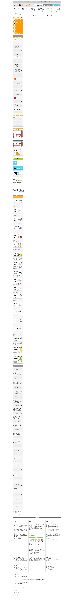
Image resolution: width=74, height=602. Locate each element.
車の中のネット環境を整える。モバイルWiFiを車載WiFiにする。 (17, 240)
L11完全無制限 (18, 94)
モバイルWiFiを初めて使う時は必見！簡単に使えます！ (17, 205)
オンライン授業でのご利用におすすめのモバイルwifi (17, 231)
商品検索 (15, 13)
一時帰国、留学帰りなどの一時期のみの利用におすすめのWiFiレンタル (17, 258)
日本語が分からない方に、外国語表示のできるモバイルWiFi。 (17, 249)
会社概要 (40, 1)
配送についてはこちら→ (32, 535)
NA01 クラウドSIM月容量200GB (18, 50)
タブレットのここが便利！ (17, 325)
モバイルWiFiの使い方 (18, 388)
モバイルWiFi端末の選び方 (33, 11)
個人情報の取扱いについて (17, 511)
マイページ (56, 1)
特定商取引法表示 (16, 592)
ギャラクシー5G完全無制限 (18, 90)
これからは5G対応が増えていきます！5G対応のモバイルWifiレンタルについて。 (17, 333)
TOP (36, 1)
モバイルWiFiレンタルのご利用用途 (25, 11)
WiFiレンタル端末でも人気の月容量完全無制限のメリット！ (17, 343)
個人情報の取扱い (16, 594)
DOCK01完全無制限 (18, 86)
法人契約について (57, 11)
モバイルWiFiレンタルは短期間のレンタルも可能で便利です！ (17, 361)
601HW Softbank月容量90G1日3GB (17, 75)
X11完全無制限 (18, 83)
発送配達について (18, 429)
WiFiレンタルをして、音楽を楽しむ (17, 300)
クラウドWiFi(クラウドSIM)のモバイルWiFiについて (17, 316)
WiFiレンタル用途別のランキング (49, 11)
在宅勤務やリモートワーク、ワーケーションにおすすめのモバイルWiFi (17, 214)
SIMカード (17, 119)
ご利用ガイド (17, 369)
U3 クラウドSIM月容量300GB (17, 54)
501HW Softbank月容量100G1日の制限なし (17, 61)
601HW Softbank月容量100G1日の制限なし (17, 70)
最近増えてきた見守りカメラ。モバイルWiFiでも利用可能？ (17, 267)
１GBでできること (18, 397)
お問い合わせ (51, 1)
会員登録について (18, 413)
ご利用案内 (45, 1)
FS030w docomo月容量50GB (17, 105)
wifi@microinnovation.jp (17, 569)
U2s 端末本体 (18, 124)
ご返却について (18, 437)
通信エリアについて (18, 446)
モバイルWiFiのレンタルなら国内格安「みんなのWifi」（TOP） (23, 587)
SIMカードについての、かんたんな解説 (17, 308)
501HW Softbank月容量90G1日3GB (17, 65)
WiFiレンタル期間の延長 (41, 11)
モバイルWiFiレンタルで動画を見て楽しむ (17, 292)
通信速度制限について (18, 454)
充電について (17, 405)
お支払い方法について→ (17, 540)
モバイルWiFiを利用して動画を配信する (17, 284)
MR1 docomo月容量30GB (18, 101)
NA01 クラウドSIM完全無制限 (18, 47)
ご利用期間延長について (18, 485)
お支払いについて (18, 421)
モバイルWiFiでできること (18, 494)
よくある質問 (15, 512)
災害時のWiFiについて (18, 469)
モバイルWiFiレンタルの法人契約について (17, 223)
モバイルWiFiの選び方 (18, 378)
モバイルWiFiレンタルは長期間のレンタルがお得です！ (17, 352)
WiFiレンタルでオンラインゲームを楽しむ (17, 276)
